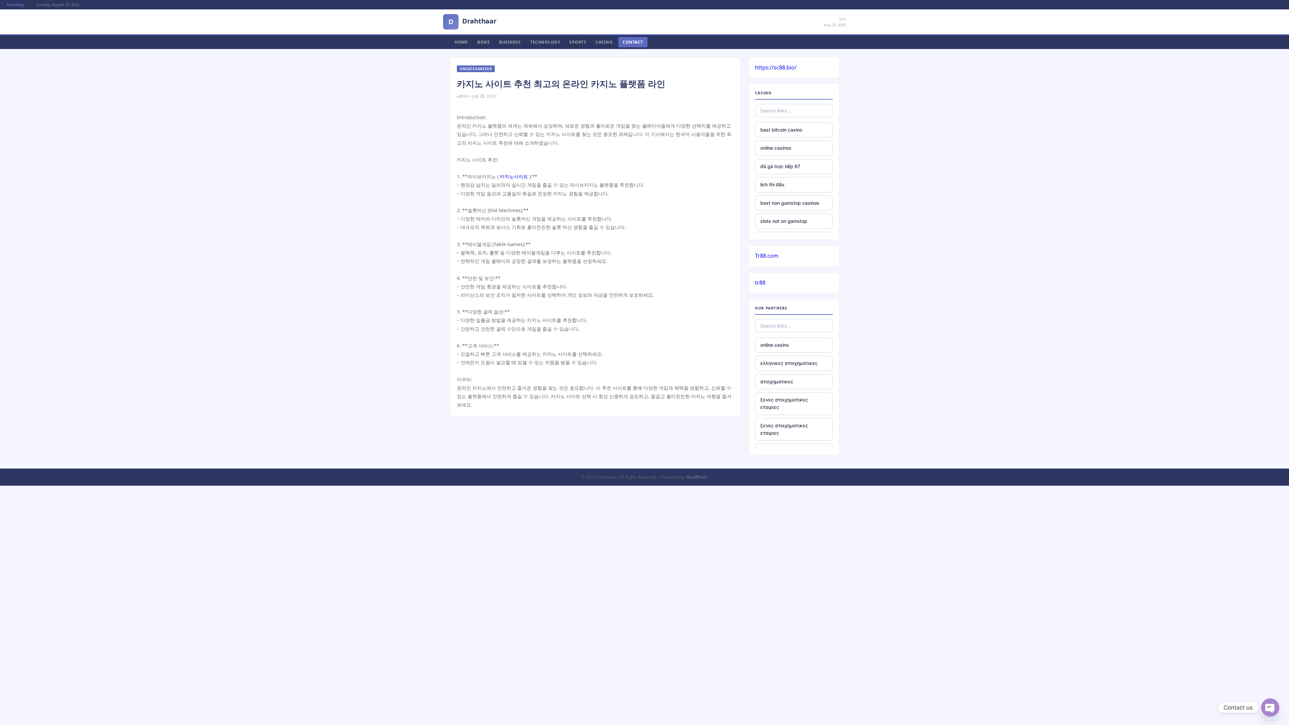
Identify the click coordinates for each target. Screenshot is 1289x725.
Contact (633, 42)
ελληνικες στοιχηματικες (789, 363)
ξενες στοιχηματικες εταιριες (784, 403)
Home (461, 42)
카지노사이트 (514, 176)
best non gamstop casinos (789, 203)
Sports (577, 42)
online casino (774, 345)
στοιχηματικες (776, 381)
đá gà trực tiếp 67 (780, 166)
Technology (545, 42)
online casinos (776, 148)
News (483, 42)
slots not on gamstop (783, 221)
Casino (604, 42)
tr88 (760, 282)
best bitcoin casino (781, 130)
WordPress (697, 477)
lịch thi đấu (772, 184)
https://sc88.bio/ (776, 67)
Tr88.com (766, 255)
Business (510, 42)
